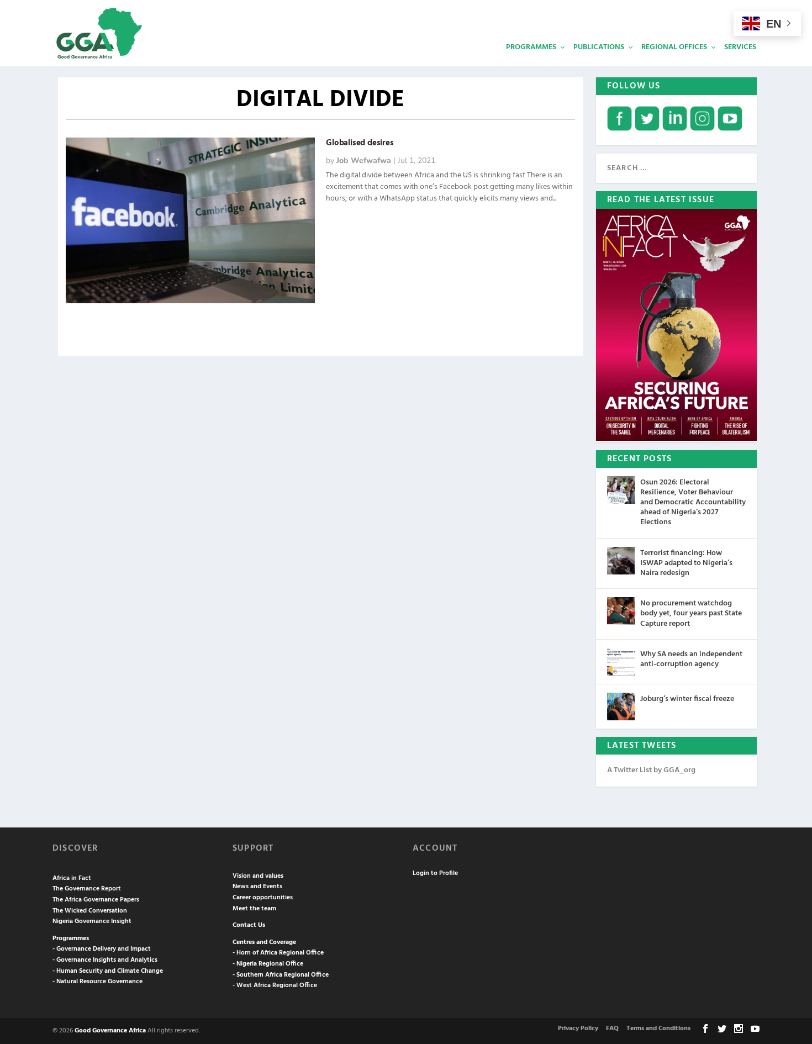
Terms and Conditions (658, 1028)
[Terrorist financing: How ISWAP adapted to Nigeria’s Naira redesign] (621, 560)
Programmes (531, 47)
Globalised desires (359, 143)
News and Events (257, 886)
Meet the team (254, 908)
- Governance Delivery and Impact (101, 949)
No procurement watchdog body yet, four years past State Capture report (691, 613)
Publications (598, 47)
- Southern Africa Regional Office (281, 974)
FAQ (612, 1028)
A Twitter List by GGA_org (651, 770)
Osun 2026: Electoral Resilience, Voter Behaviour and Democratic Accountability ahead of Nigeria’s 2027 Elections (693, 502)
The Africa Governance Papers (95, 899)
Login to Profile (435, 873)
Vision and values (258, 876)
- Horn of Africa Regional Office (278, 952)
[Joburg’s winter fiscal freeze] (621, 706)
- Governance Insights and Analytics (104, 960)
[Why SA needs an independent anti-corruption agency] (621, 662)
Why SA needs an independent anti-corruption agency (691, 659)
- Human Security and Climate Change (107, 971)
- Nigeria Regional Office (268, 963)
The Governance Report (86, 888)
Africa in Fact (71, 878)
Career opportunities (263, 897)
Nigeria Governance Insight (91, 921)
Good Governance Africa (110, 1030)
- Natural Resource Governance (97, 981)
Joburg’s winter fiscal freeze (687, 699)
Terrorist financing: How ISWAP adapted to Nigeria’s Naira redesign (686, 563)
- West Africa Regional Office (275, 985)
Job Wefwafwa (363, 160)
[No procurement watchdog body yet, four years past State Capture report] (621, 611)
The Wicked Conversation (89, 910)
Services (740, 47)
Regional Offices (674, 47)
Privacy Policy (578, 1028)
